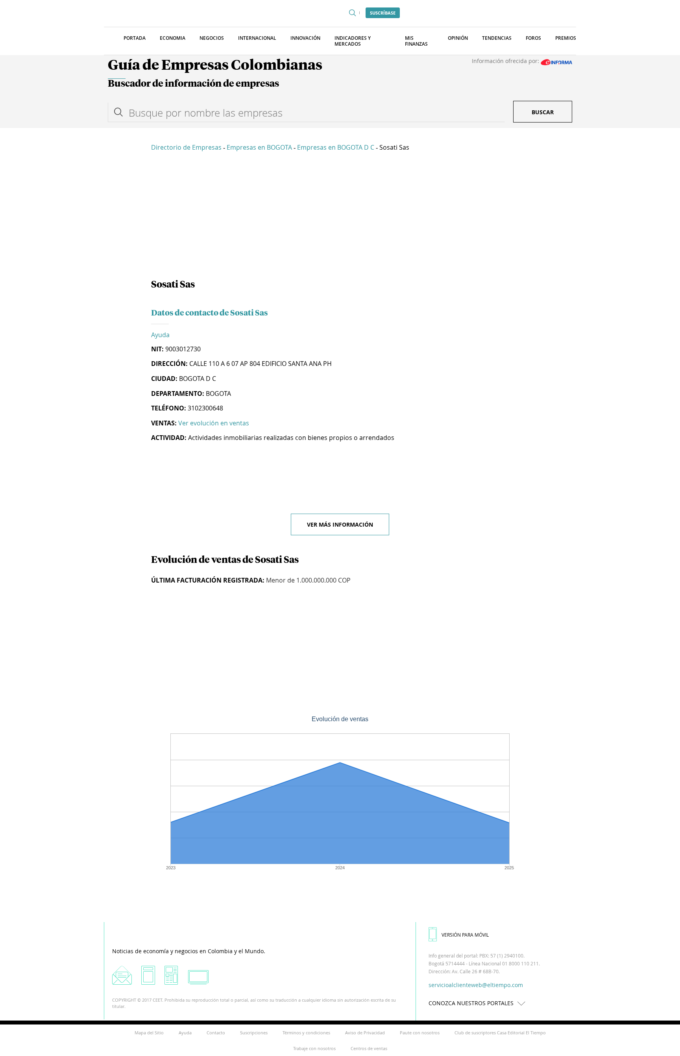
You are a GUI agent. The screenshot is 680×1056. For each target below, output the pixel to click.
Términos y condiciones (306, 1033)
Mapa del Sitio (149, 1033)
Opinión (458, 38)
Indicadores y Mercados (352, 41)
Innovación (305, 38)
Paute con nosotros (420, 1033)
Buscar (543, 112)
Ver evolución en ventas (213, 423)
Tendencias (497, 38)
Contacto (216, 1033)
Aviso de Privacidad (365, 1033)
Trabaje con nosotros (314, 1048)
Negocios (212, 38)
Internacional (257, 38)
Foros (533, 38)
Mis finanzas (416, 41)
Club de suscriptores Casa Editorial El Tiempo (500, 1033)
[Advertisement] (340, 216)
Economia (172, 38)
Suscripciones (254, 1033)
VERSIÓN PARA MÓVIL (465, 935)
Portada (135, 38)
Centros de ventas (369, 1048)
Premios (565, 38)
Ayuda (160, 334)
